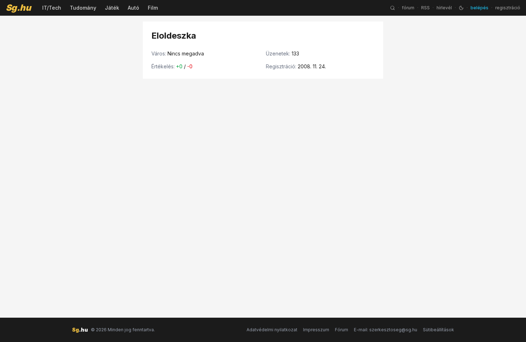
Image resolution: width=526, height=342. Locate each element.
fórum (408, 7)
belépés (479, 7)
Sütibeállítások (438, 329)
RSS (425, 7)
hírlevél (444, 7)
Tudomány (83, 8)
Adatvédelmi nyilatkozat (272, 329)
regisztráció (507, 7)
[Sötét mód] (461, 7)
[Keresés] (392, 7)
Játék (112, 8)
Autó (133, 8)
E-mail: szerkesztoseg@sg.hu (385, 329)
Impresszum (316, 329)
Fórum (341, 329)
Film (153, 8)
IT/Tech (51, 8)
